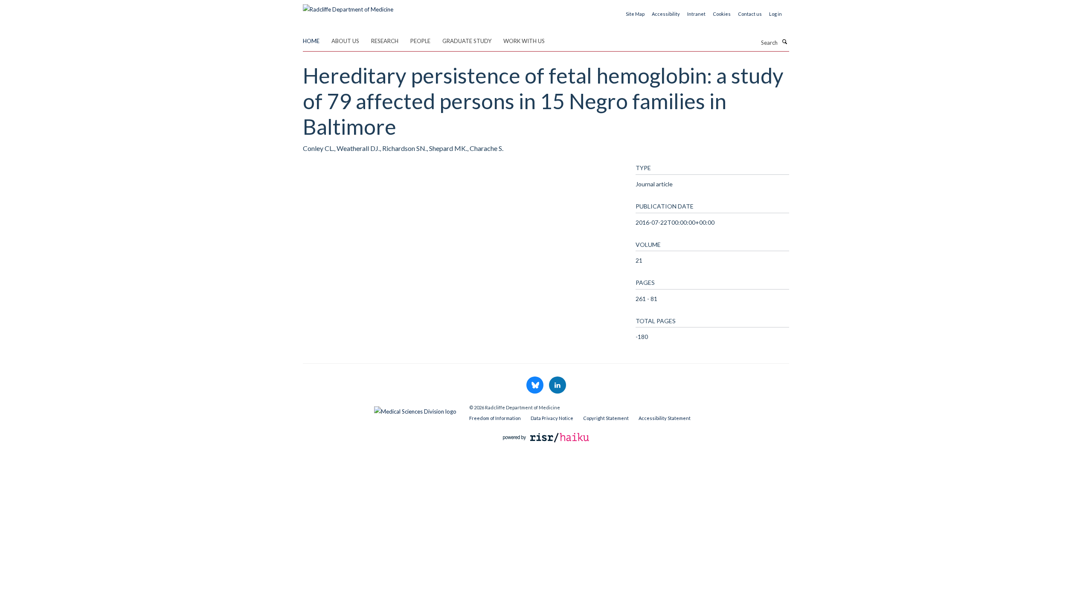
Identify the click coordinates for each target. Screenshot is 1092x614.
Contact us (750, 14)
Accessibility (666, 14)
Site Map (635, 14)
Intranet (696, 14)
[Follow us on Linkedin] (557, 385)
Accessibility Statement (665, 418)
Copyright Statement (606, 418)
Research (384, 41)
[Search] (784, 41)
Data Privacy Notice (552, 418)
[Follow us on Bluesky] (535, 385)
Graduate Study (466, 41)
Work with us (524, 41)
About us (345, 41)
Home (311, 41)
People (420, 41)
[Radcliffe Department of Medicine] (348, 6)
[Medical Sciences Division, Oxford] (379, 409)
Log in (775, 14)
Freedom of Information (495, 418)
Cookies (722, 14)
